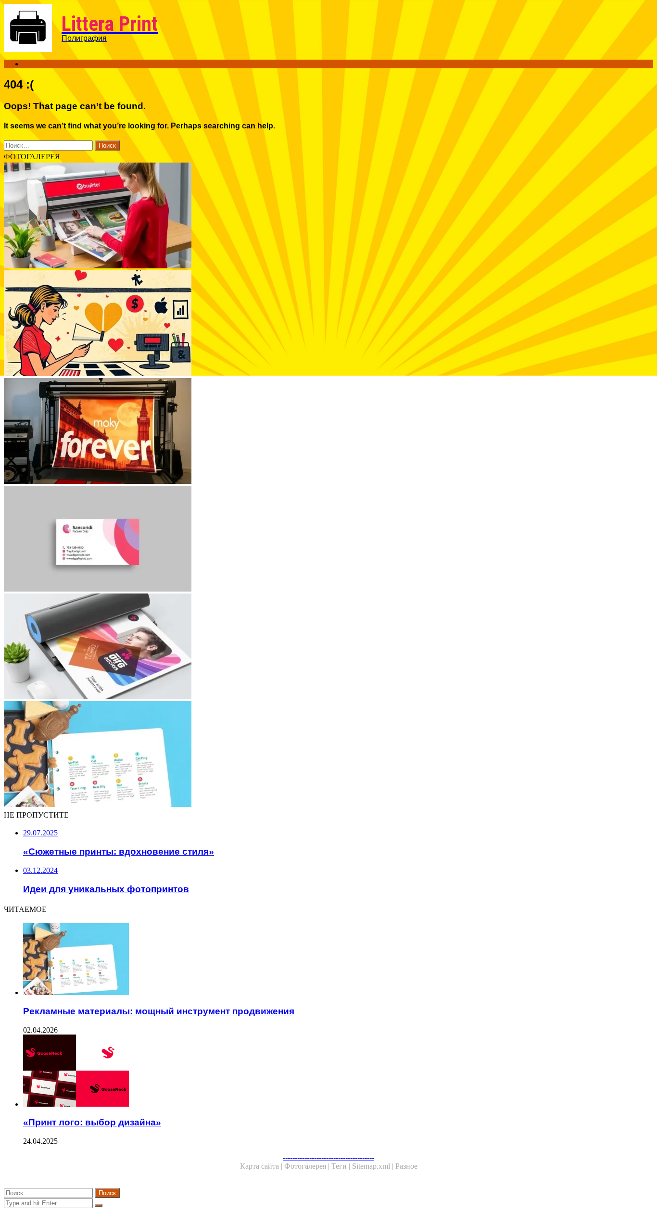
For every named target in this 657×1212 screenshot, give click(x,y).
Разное (406, 1166)
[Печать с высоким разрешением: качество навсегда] (292, 432)
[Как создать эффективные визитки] (292, 539)
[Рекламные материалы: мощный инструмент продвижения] (292, 755)
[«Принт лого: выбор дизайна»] (302, 1072)
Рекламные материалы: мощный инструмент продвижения (158, 1011)
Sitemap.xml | (373, 1166)
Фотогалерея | (307, 1166)
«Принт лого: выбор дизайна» (92, 1122)
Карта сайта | (262, 1166)
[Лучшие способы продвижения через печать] (292, 216)
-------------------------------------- (328, 1157)
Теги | (341, 1166)
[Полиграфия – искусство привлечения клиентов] (292, 324)
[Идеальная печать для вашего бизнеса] (292, 647)
